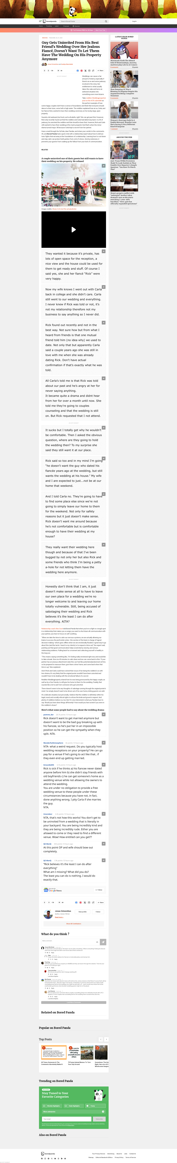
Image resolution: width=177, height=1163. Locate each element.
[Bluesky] (55, 1158)
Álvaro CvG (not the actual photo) (64, 209)
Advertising (110, 1153)
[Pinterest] (48, 1158)
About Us (119, 1153)
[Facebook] (42, 1158)
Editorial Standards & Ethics (104, 1157)
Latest (56, 26)
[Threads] (58, 1158)
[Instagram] (45, 1158)
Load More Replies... (53, 976)
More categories (49, 1111)
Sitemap (90, 1157)
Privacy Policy (119, 1157)
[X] (52, 1158)
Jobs (125, 1153)
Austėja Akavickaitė (67, 64)
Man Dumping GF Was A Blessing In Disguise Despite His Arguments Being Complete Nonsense (124, 92)
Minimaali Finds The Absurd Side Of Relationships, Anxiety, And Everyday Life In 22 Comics (123, 63)
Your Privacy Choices (98, 1153)
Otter (49, 955)
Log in (134, 21)
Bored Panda (48, 1154)
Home (41, 26)
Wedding (45, 38)
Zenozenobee (52, 970)
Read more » (59, 917)
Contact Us (132, 1153)
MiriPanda (48, 979)
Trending (49, 26)
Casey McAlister (49, 947)
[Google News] (65, 1158)
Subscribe (99, 1119)
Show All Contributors (73, 924)
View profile (82, 912)
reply (52, 952)
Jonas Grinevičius (52, 64)
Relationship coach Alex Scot (52, 629)
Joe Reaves (51, 991)
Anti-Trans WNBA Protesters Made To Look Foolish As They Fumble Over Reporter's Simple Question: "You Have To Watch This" (123, 165)
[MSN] (62, 1158)
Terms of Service (131, 1157)
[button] (101, 1039)
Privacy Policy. (71, 1125)
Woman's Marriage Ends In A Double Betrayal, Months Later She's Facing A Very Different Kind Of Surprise (123, 123)
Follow (98, 912)
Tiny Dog (47, 962)
